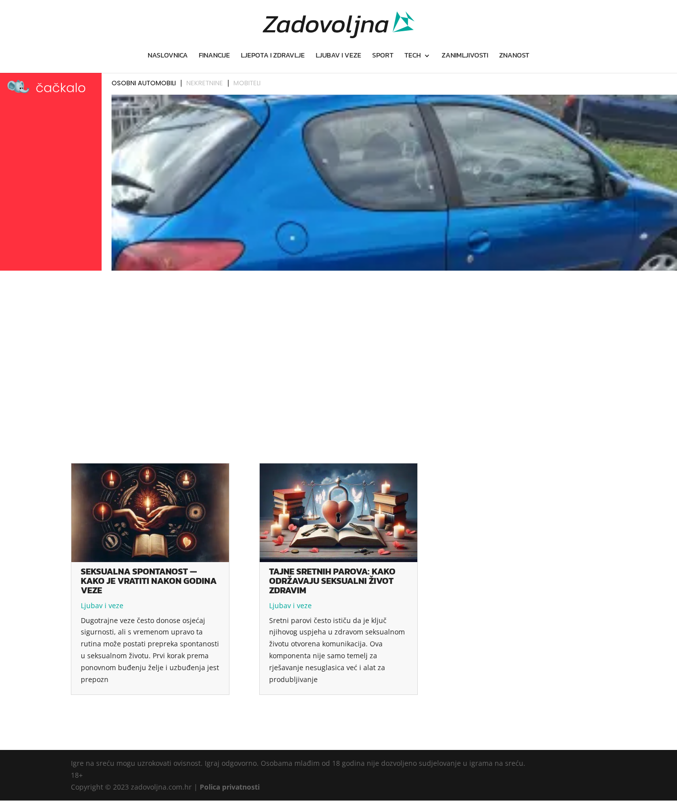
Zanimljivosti (465, 56)
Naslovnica (168, 56)
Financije (214, 56)
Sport (383, 56)
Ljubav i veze (338, 56)
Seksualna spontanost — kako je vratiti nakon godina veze (149, 581)
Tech (412, 56)
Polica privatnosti (230, 787)
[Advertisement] (338, 348)
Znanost (514, 56)
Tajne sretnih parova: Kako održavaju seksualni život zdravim (332, 581)
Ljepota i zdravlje (273, 56)
